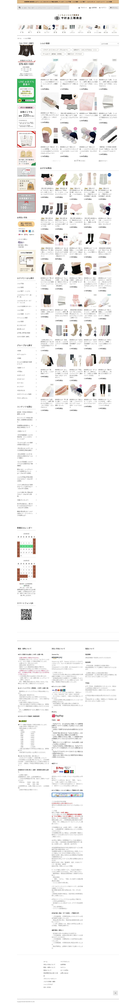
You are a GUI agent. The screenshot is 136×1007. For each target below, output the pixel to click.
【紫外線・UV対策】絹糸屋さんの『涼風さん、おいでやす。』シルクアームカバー (108, 149)
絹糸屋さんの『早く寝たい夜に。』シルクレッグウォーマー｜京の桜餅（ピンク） (61, 402)
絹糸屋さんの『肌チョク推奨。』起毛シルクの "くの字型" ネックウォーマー (76, 281)
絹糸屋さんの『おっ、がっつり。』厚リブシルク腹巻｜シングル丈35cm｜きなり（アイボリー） (61, 373)
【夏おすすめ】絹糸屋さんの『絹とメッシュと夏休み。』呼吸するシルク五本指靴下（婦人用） (90, 192)
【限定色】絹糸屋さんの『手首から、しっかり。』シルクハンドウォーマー (61, 191)
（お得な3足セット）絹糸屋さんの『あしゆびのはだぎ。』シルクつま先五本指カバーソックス (47, 343)
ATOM (49, 987)
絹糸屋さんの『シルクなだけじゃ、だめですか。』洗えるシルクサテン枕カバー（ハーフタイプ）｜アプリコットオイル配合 (104, 282)
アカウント (83, 7)
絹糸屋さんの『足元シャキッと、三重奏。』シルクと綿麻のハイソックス (104, 342)
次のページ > (103, 161)
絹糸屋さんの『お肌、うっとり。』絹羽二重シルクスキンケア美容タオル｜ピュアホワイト (108, 116)
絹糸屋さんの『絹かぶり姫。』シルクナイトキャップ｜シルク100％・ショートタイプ (69, 150)
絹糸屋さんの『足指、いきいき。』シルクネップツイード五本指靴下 (61, 342)
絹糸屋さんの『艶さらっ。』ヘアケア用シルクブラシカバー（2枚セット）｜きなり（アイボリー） (50, 116)
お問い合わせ (64, 973)
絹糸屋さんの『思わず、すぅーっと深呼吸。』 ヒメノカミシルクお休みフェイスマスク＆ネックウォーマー (50, 150)
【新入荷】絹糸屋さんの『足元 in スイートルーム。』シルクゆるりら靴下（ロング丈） (61, 222)
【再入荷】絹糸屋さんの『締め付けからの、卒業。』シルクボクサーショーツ (76, 221)
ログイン (103, 7)
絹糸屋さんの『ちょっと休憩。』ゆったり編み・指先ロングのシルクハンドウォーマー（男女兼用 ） (61, 282)
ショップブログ (48, 984)
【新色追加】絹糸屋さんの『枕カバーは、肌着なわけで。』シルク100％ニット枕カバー (104, 251)
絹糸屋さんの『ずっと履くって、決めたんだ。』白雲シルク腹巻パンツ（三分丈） (90, 372)
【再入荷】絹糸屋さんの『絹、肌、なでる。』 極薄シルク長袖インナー (90, 221)
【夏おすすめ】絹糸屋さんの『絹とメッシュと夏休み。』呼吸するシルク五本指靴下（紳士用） (104, 192)
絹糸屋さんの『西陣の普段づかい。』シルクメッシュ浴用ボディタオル (89, 115)
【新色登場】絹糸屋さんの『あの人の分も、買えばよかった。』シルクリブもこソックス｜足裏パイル (76, 313)
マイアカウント (65, 961)
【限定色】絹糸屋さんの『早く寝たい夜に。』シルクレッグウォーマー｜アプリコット (47, 252)
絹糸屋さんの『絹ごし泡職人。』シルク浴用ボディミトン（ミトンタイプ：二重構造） (50, 83)
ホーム (19, 38)
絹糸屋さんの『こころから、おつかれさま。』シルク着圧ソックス (90, 251)
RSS (45, 987)
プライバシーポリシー (50, 978)
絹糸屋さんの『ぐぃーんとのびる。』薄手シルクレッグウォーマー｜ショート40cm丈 (104, 402)
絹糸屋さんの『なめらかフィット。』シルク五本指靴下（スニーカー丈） (90, 342)
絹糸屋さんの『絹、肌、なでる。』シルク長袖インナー (47, 371)
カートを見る (64, 970)
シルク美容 (27, 38)
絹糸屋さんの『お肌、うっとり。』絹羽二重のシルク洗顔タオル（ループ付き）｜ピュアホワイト (108, 83)
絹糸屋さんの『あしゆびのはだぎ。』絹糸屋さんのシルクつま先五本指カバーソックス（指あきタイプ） (61, 252)
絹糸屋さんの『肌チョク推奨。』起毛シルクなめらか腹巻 (47, 311)
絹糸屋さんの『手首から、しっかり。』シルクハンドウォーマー (90, 401)
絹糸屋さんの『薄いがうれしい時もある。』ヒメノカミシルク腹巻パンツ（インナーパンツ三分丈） (47, 282)
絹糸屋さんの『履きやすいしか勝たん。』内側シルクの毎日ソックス (104, 372)
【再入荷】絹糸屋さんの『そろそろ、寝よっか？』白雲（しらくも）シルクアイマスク (69, 116)
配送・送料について (49, 967)
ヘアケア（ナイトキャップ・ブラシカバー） (56, 50)
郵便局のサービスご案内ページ (34, 710)
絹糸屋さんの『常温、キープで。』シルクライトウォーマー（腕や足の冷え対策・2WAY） (76, 373)
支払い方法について (49, 964)
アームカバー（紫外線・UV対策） (53, 54)
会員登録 (94, 7)
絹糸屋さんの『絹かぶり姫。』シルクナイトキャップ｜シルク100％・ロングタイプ (89, 150)
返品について (47, 970)
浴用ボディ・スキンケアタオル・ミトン (85, 50)
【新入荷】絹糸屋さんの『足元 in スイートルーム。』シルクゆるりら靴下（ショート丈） (47, 222)
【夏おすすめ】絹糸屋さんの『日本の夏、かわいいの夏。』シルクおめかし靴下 (76, 192)
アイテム (114, 7)
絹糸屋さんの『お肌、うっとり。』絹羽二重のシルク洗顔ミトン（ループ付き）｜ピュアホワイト (89, 83)
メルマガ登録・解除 (49, 981)
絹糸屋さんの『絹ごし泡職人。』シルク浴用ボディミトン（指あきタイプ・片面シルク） (69, 83)
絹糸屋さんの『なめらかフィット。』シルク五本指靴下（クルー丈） (76, 342)
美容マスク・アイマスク (75, 54)
